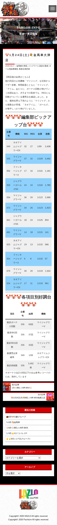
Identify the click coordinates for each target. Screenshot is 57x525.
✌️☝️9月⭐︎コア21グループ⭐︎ (18, 439)
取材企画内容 (24, 69)
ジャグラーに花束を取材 (38, 66)
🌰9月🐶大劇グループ (16, 417)
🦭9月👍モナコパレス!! (16, 433)
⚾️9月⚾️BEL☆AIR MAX (17, 428)
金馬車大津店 (21, 66)
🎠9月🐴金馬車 (13, 422)
